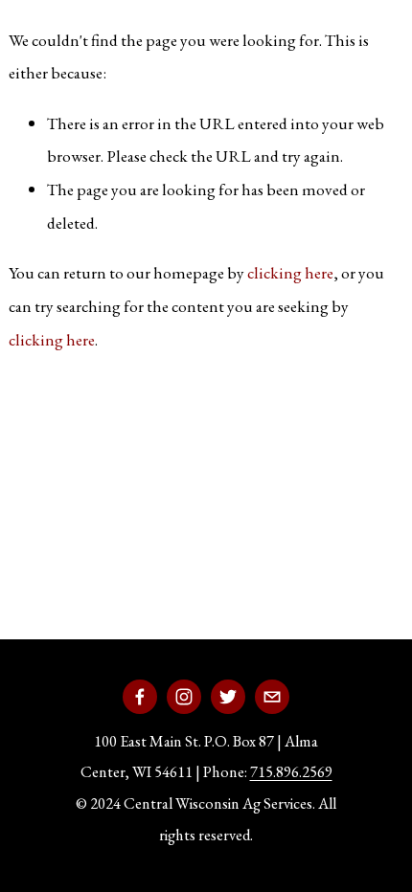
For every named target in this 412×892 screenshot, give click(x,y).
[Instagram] (184, 697)
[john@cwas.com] (272, 697)
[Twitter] (228, 697)
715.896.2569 (291, 772)
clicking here (290, 272)
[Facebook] (140, 697)
